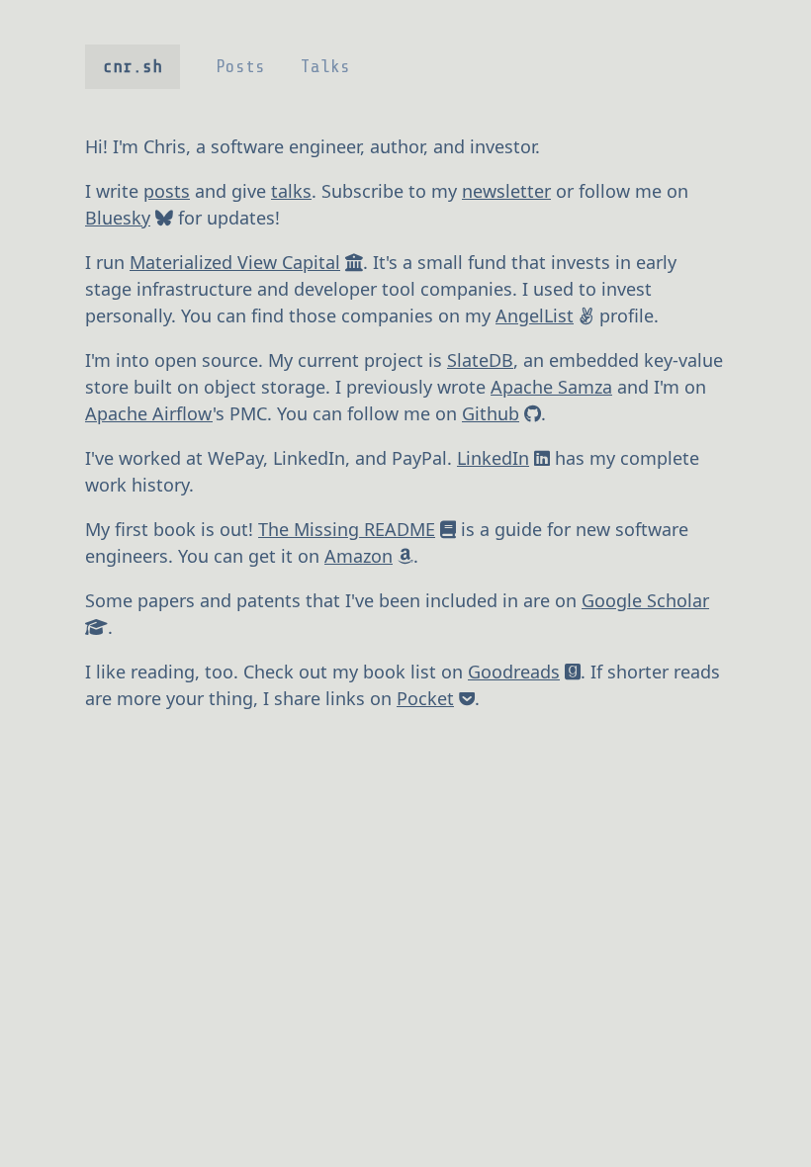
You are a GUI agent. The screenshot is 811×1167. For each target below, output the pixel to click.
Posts (240, 66)
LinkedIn (493, 458)
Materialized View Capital (235, 262)
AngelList (535, 315)
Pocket (425, 698)
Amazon (358, 556)
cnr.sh (132, 66)
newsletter (506, 191)
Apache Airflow (149, 413)
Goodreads (514, 671)
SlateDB (480, 360)
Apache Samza (551, 387)
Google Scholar (645, 600)
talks (291, 191)
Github (490, 413)
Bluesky (117, 217)
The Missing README (346, 529)
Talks (325, 66)
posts (166, 191)
